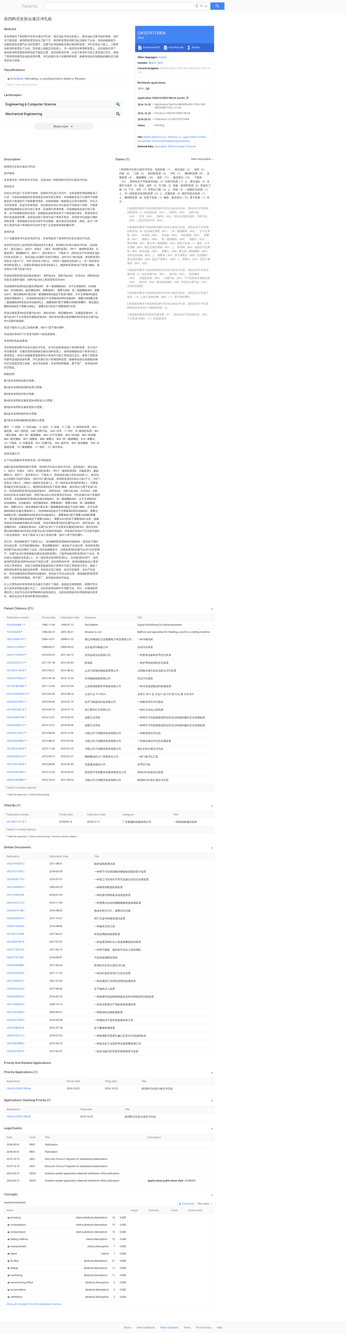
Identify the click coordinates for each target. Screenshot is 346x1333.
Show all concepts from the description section (34, 1304)
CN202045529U (15, 973)
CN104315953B (15, 933)
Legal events (189, 136)
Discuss (191, 146)
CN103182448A (16, 686)
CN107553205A (15, 894)
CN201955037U (15, 863)
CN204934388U (16, 740)
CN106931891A (15, 941)
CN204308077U (16, 725)
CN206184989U (16, 779)
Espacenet (160, 146)
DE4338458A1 (15, 624)
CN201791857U (16, 654)
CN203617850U (15, 1019)
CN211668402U (15, 1004)
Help (219, 1327)
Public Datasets (169, 1327)
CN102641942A (16, 670)
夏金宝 (152, 62)
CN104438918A (16, 717)
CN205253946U (16, 772)
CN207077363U (15, 871)
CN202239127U (16, 662)
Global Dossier (176, 146)
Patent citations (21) (155, 136)
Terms (187, 1327)
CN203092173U (15, 879)
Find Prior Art (175, 47)
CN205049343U (15, 996)
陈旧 (160, 62)
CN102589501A (15, 1027)
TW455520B (14, 631)
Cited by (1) (174, 136)
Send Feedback (146, 1327)
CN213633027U (15, 980)
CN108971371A (16, 821)
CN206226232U (15, 988)
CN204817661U (16, 732)
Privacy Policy (203, 1327)
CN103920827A (16, 709)
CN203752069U (15, 926)
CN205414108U (15, 910)
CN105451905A (16, 764)
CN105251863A (16, 748)
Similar (195, 47)
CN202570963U (16, 678)
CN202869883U (15, 1043)
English (162, 57)
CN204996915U (16, 756)
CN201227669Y (16, 646)
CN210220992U (15, 1012)
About (127, 1327)
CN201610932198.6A (19, 1088)
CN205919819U (15, 1051)
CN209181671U (15, 1035)
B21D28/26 (17, 78)
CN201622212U (15, 902)
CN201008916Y (16, 639)
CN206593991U (15, 918)
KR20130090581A (17, 693)
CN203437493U (16, 701)
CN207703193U (15, 957)
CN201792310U (15, 949)
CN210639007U (15, 887)
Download (188, 1203)
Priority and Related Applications (171, 140)
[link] (46, 79)
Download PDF (151, 47)
